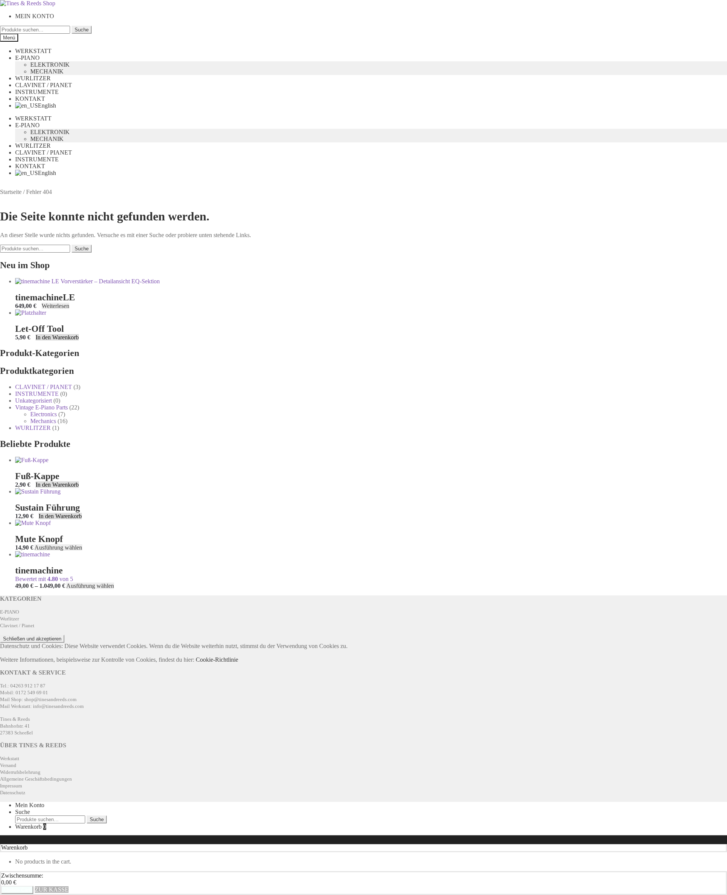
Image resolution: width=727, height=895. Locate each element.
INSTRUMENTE (37, 92)
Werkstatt (9, 758)
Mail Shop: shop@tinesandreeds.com (38, 699)
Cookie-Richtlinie (217, 659)
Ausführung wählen (58, 547)
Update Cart (17, 890)
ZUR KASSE (52, 889)
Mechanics (43, 421)
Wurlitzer (9, 619)
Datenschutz (12, 792)
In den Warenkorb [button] (57, 337)
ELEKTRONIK (50, 64)
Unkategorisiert (33, 400)
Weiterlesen (55, 306)
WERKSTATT (33, 51)
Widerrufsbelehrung (20, 772)
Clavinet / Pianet (17, 625)
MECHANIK (47, 71)
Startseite (11, 192)
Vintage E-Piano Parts (41, 407)
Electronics (43, 414)
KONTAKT (30, 98)
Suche (82, 30)
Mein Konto (29, 805)
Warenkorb (30, 826)
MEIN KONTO (34, 16)
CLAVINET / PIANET (43, 85)
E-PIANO (27, 58)
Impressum (11, 786)
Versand (8, 765)
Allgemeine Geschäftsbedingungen (36, 779)
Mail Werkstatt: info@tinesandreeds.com (42, 706)
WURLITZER (33, 78)
